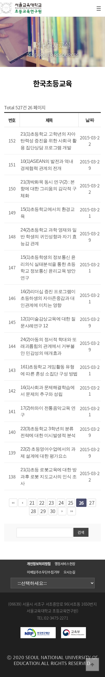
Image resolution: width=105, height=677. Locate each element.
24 (61, 502)
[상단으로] (92, 664)
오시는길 (70, 572)
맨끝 (71, 511)
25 (70, 502)
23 (51, 502)
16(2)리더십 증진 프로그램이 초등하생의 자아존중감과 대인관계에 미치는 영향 (48, 298)
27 (91, 502)
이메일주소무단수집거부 (43, 572)
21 (32, 502)
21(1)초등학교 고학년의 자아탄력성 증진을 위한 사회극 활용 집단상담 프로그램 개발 (48, 141)
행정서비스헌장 (65, 563)
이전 (22, 503)
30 (52, 511)
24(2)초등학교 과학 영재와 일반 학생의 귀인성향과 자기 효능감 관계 (48, 237)
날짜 (89, 120)
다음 (62, 511)
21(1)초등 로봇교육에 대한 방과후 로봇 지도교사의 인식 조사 (48, 476)
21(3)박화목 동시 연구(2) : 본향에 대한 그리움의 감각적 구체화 (48, 189)
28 (33, 511)
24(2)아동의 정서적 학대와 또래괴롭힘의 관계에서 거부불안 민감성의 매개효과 (48, 346)
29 (43, 511)
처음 (13, 503)
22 (42, 502)
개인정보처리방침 (39, 563)
